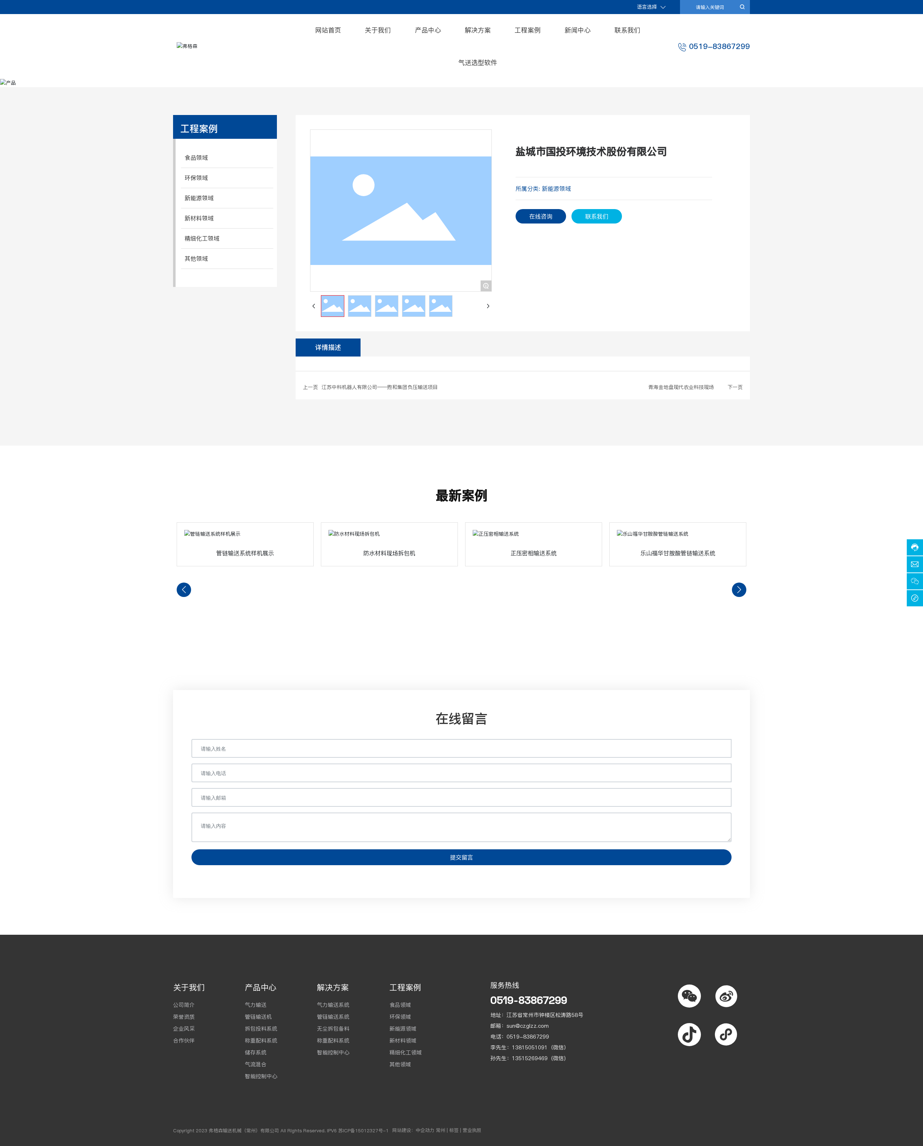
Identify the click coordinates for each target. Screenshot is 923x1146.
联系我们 (596, 216)
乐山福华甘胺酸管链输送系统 (677, 553)
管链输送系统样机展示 (245, 553)
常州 (440, 1130)
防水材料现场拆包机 (389, 553)
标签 (454, 1130)
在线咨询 (540, 216)
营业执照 (472, 1130)
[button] (184, 590)
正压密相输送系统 (534, 553)
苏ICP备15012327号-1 (363, 1130)
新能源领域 (556, 189)
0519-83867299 (719, 46)
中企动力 (425, 1130)
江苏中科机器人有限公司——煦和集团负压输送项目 (380, 387)
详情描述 (328, 347)
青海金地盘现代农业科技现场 (681, 387)
